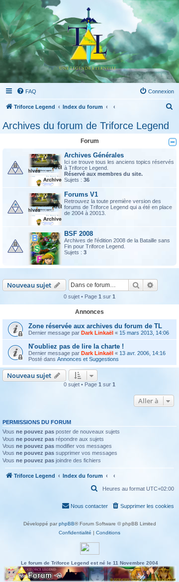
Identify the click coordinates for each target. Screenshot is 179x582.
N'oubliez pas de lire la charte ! (76, 346)
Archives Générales (94, 155)
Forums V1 (81, 194)
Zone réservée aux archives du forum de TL (95, 326)
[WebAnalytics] (89, 548)
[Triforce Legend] (90, 41)
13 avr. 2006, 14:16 (142, 353)
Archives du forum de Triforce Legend (85, 125)
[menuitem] (26, 91)
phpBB (67, 523)
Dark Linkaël (97, 333)
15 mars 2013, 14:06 (144, 333)
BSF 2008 (78, 233)
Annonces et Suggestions (88, 359)
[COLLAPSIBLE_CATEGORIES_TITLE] (173, 142)
